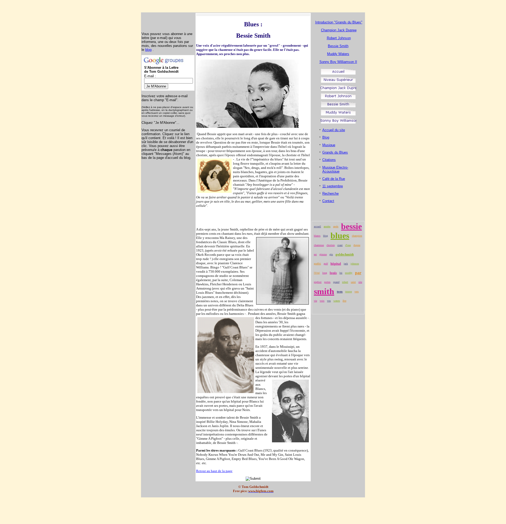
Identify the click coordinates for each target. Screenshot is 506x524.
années (327, 226)
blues (339, 235)
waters (336, 300)
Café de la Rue (333, 179)
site (360, 282)
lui (340, 272)
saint (353, 282)
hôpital (335, 264)
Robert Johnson (339, 38)
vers (356, 291)
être (344, 300)
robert (345, 282)
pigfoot (318, 282)
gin (331, 254)
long (324, 272)
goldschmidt (344, 254)
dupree (356, 245)
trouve (348, 291)
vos (329, 300)
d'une (348, 245)
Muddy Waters (338, 54)
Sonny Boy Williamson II (338, 62)
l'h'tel (317, 272)
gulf (326, 263)
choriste (331, 245)
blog (148, 50)
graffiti (317, 263)
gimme (323, 254)
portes (327, 282)
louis (333, 273)
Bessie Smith (338, 46)
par (358, 273)
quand (336, 282)
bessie (351, 226)
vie (315, 300)
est (315, 254)
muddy (348, 272)
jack (346, 263)
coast (340, 245)
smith (324, 291)
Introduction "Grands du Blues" (338, 22)
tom (340, 291)
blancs (317, 235)
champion (357, 235)
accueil (317, 226)
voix (322, 300)
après (335, 226)
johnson (355, 263)
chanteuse (319, 245)
